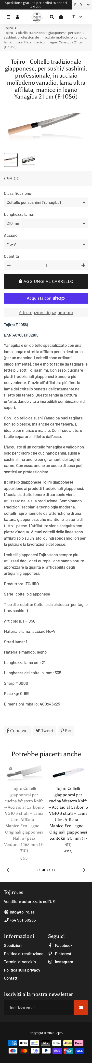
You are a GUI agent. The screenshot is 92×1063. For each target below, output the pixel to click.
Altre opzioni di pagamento (46, 312)
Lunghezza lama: (19, 214)
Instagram (63, 961)
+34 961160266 (22, 919)
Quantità (11, 256)
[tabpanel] (24, 811)
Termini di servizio (20, 961)
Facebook (63, 945)
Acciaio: (11, 235)
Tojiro (8, 28)
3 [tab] (48, 870)
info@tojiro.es (22, 911)
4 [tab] (53, 870)
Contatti (11, 977)
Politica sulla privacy (22, 969)
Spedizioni (13, 945)
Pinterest (62, 953)
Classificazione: (18, 193)
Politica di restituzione (23, 953)
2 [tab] (43, 870)
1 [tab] (39, 870)
